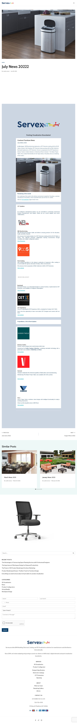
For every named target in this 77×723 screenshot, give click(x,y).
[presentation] (19, 462)
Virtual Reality (6, 589)
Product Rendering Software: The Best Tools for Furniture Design (20, 571)
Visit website (20, 315)
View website (20, 268)
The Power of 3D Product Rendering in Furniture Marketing (18, 568)
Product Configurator (39, 667)
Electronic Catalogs (38, 673)
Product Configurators (8, 587)
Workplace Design (7, 591)
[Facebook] (35, 720)
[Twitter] (38, 720)
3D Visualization (6, 582)
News (3, 62)
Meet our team (38, 686)
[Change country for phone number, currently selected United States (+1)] (3, 602)
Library (39, 691)
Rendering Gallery (38, 688)
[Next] (73, 469)
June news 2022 (6, 434)
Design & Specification (38, 670)
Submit (5, 630)
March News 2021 (10, 477)
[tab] (35, 489)
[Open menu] (73, 3)
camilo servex (6, 71)
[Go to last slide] (4, 469)
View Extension (21, 241)
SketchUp (39, 678)
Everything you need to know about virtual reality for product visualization (23, 573)
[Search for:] (38, 553)
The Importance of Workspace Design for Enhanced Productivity (20, 565)
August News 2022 (69, 434)
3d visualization (25, 199)
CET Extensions (39, 675)
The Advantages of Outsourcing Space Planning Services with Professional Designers (26, 562)
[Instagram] (41, 720)
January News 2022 (48, 477)
